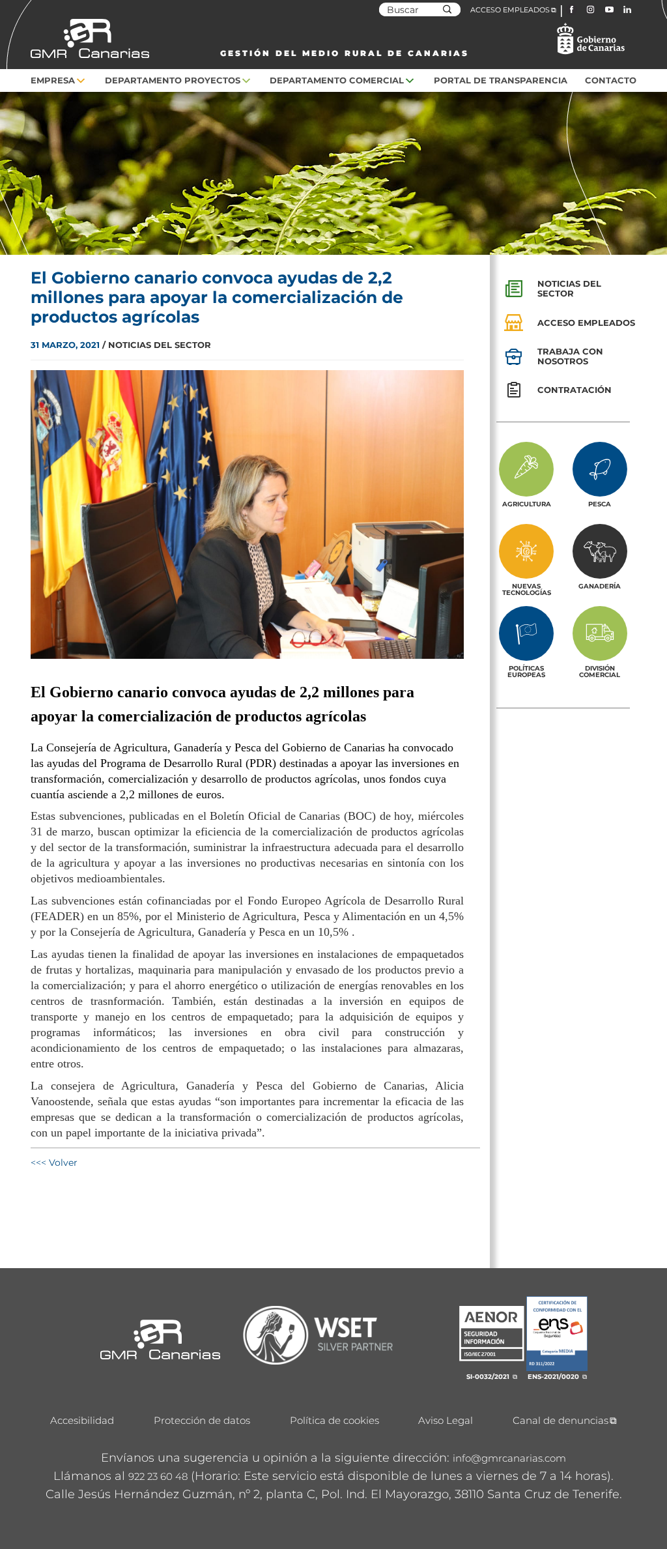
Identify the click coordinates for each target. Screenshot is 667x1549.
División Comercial (599, 671)
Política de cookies (334, 1420)
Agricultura (526, 504)
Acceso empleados (586, 322)
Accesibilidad (82, 1420)
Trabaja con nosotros (570, 356)
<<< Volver (54, 1162)
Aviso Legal (445, 1420)
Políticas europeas (526, 671)
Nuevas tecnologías (526, 589)
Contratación (574, 389)
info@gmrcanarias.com (509, 1458)
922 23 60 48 (158, 1476)
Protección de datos (202, 1420)
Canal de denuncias (560, 1420)
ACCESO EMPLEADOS (510, 10)
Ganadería (599, 586)
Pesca (599, 504)
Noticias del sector (569, 288)
